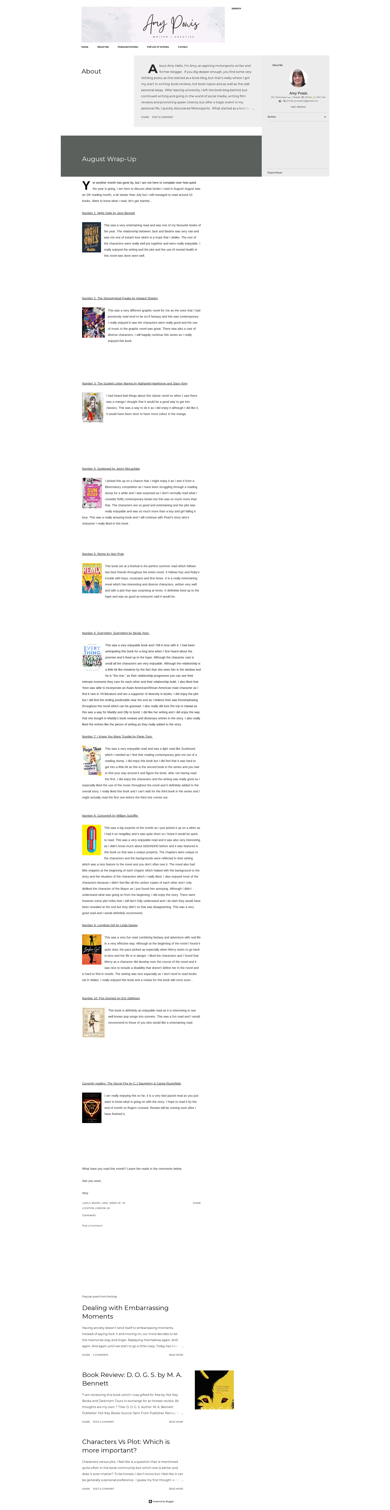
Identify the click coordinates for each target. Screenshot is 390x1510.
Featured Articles (128, 46)
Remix (102, 554)
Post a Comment (162, 117)
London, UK (102, 1208)
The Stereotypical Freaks (114, 298)
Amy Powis (298, 93)
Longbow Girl (106, 925)
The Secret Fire (117, 1083)
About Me (103, 46)
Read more (176, 1355)
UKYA (105, 1203)
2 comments (100, 1355)
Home (85, 46)
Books (96, 1203)
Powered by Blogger (163, 1501)
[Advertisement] (136, 1257)
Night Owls (104, 213)
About (91, 71)
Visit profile (298, 107)
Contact (183, 46)
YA (123, 1203)
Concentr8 (104, 815)
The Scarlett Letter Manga (115, 383)
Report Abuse (275, 172)
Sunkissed (104, 468)
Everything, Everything (112, 633)
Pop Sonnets (107, 998)
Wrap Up (115, 1203)
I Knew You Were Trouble (114, 736)
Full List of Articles (158, 46)
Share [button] (145, 117)
